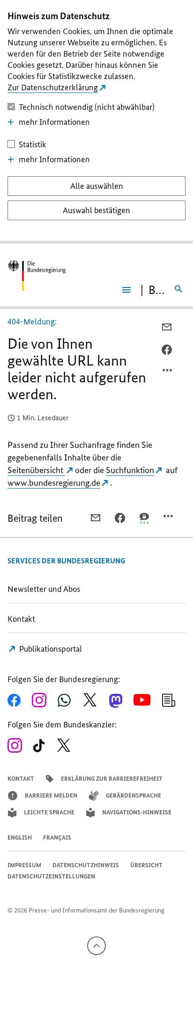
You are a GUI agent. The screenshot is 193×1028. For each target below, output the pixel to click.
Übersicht (146, 865)
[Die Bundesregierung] (36, 275)
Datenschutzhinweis (85, 865)
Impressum (24, 865)
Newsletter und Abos (45, 589)
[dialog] (96, 122)
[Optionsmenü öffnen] (167, 372)
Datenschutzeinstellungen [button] (51, 876)
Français (57, 837)
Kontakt (21, 619)
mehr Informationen (54, 122)
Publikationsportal (49, 649)
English (19, 837)
